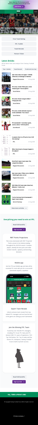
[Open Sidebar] (35, 12)
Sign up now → (19, 229)
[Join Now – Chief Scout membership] (19, 5)
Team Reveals (19, 49)
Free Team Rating (19, 39)
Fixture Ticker (19, 54)
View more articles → (19, 208)
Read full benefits (19, 224)
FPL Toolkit (19, 44)
